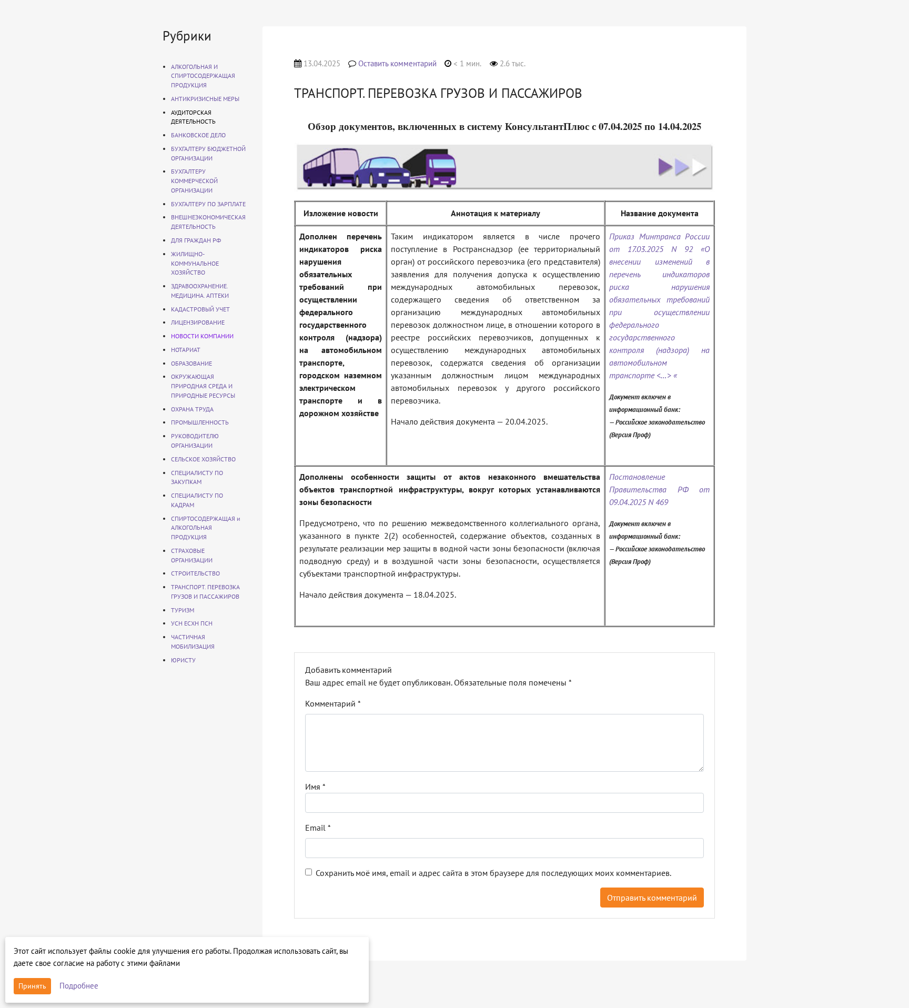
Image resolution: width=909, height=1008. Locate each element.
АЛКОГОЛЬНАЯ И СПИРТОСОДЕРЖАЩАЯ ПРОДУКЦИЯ (203, 76)
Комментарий (333, 703)
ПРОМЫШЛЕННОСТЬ (200, 422)
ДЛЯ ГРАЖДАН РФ (196, 240)
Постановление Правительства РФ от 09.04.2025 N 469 (659, 489)
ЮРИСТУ (183, 660)
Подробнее (78, 986)
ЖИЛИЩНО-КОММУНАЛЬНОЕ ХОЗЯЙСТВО (195, 263)
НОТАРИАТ (185, 350)
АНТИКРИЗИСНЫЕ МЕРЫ (205, 99)
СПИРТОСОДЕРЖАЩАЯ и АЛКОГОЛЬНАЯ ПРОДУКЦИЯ (205, 528)
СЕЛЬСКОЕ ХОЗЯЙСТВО (203, 459)
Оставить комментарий (397, 63)
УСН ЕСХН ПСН (192, 623)
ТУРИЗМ (182, 610)
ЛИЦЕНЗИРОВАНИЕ (198, 322)
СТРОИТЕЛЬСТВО (195, 573)
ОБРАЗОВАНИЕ (191, 363)
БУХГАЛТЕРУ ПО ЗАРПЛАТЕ (208, 204)
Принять (32, 986)
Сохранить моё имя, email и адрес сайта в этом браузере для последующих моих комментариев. (493, 873)
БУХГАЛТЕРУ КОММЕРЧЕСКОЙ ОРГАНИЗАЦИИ (194, 180)
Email (318, 827)
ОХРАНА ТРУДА (192, 409)
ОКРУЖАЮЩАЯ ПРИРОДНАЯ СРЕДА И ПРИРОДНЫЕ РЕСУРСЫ (203, 385)
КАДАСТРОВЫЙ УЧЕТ (200, 309)
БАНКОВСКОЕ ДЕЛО (198, 135)
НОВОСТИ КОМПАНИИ (202, 336)
